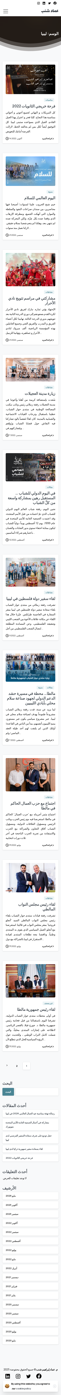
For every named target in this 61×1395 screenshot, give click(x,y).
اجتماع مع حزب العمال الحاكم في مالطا (33, 806)
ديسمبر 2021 (12, 1277)
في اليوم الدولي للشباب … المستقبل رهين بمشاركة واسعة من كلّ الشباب (31, 498)
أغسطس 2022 (13, 1241)
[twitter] (49, 3)
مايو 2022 (11, 1259)
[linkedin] (44, 3)
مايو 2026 (11, 1195)
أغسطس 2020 (13, 1322)
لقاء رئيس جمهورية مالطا (36, 1009)
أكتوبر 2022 (12, 1222)
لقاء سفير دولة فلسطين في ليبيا (30, 598)
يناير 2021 (10, 1295)
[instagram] (38, 3)
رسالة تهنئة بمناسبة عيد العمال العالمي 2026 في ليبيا (30, 1113)
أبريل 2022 (11, 1268)
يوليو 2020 (11, 1331)
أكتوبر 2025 (11, 1204)
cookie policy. (21, 1388)
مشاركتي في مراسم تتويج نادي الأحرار (31, 300)
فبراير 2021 (11, 1286)
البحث (7, 1083)
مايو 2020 (11, 1340)
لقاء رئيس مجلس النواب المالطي (36, 907)
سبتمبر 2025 (12, 1213)
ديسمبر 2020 (12, 1304)
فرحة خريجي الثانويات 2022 (33, 106)
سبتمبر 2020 (12, 1313)
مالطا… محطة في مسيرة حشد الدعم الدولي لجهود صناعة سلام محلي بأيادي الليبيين (31, 698)
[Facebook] (55, 3)
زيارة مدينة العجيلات (40, 393)
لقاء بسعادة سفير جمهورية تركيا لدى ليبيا (24, 1148)
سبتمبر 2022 (12, 1232)
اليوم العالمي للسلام (39, 197)
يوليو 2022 (11, 1250)
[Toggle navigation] (5, 11)
